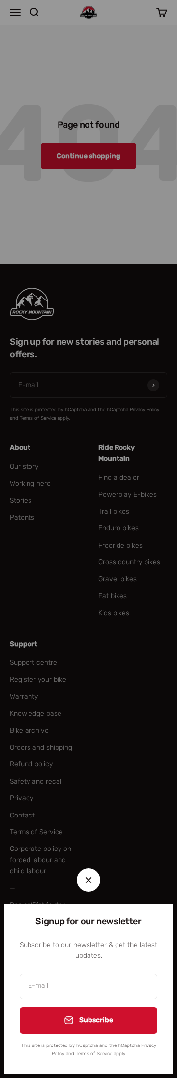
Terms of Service (94, 1054)
